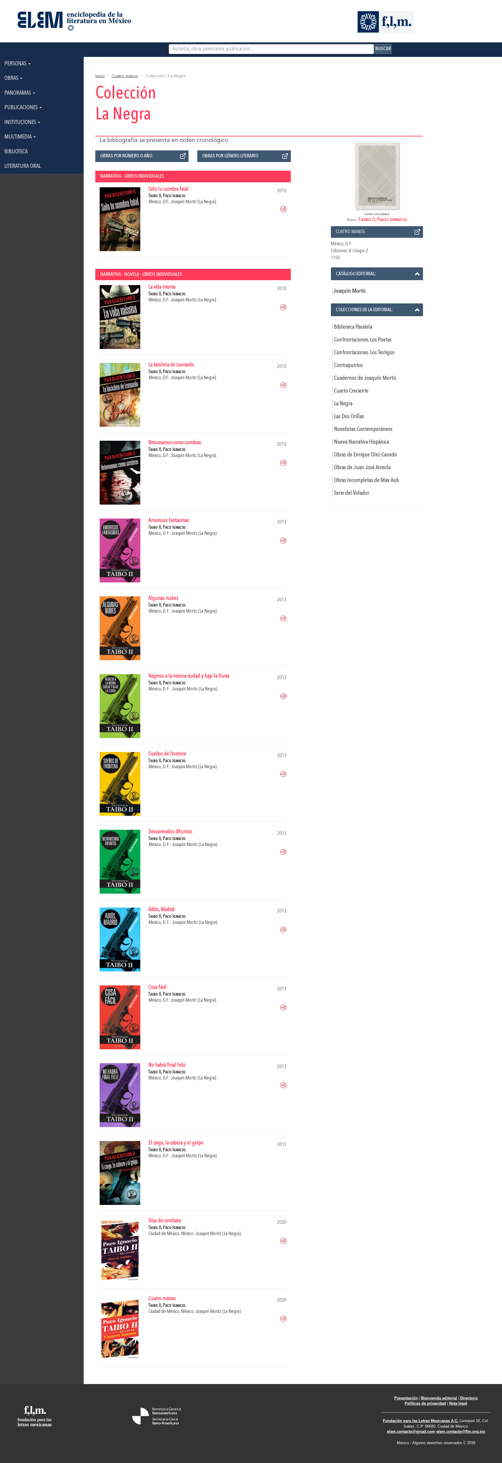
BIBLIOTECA (16, 152)
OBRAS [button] (11, 78)
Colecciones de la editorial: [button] (364, 309)
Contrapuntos (348, 365)
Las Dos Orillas (349, 417)
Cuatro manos (125, 76)
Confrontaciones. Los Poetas (363, 340)
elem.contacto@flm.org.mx (460, 1431)
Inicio (100, 76)
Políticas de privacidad (425, 1403)
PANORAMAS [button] (18, 93)
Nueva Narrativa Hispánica (361, 442)
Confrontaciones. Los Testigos (364, 353)
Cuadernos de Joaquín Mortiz (365, 378)
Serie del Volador (351, 493)
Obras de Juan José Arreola (362, 468)
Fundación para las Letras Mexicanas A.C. (420, 1421)
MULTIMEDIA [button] (18, 137)
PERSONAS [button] (16, 64)
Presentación (406, 1398)
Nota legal (458, 1403)
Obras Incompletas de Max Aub (366, 480)
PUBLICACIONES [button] (21, 108)
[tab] (377, 273)
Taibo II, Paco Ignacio (382, 219)
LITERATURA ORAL (22, 166)
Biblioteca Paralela (353, 327)
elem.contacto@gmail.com (411, 1431)
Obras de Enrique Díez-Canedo (365, 455)
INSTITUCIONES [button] (20, 122)
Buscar (383, 48)
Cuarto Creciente (351, 391)
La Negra (343, 404)
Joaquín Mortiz (350, 291)
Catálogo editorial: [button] (356, 273)
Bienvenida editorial (439, 1398)
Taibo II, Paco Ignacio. (167, 195)
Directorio (469, 1398)
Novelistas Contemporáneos (363, 429)
